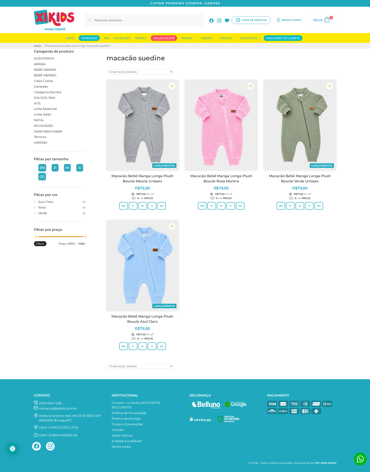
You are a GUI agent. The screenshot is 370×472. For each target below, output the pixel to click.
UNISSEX (40, 142)
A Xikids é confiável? (127, 441)
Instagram (219, 20)
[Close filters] (86, 51)
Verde (42, 213)
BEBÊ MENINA (45, 70)
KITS (37, 103)
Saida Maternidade (48, 131)
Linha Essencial (45, 109)
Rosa (42, 207)
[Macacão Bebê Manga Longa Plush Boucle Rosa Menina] (221, 125)
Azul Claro (46, 202)
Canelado (41, 86)
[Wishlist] (172, 86)
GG (161, 205)
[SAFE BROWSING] (235, 407)
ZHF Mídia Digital (325, 463)
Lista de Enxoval (254, 20)
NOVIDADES (43, 126)
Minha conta (291, 20)
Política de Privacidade (129, 413)
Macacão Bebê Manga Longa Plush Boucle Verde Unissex (300, 178)
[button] (323, 20)
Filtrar (40, 243)
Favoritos (227, 20)
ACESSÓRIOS (44, 58)
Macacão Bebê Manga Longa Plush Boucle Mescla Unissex (142, 178)
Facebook (211, 20)
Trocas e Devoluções (127, 424)
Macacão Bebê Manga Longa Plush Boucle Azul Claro (142, 319)
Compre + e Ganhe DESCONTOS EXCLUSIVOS (136, 405)
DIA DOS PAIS (44, 98)
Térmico (40, 137)
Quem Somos (122, 435)
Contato (118, 430)
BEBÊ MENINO (45, 75)
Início (37, 45)
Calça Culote (43, 81)
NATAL (39, 120)
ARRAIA (40, 64)
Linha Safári (43, 114)
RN (123, 205)
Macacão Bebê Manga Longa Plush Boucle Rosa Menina (221, 178)
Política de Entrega (126, 419)
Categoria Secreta (47, 92)
